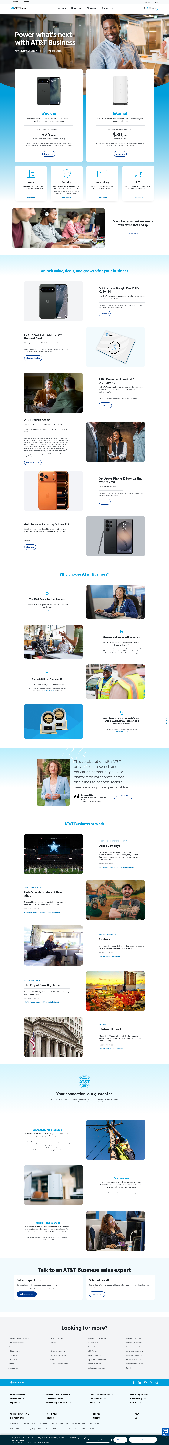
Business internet (56, 1347)
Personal (15, 2)
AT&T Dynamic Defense (107, 867)
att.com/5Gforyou (49, 690)
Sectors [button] (93, 1402)
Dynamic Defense (94, 1364)
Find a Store (52, 1418)
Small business (13, 1355)
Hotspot (11, 1364)
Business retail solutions (134, 1364)
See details (118, 307)
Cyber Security (94, 1423)
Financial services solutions (136, 1359)
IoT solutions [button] (15, 1399)
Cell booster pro (14, 1351)
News (137, 1414)
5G (136, 1418)
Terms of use (14, 1423)
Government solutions (134, 1351)
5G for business (13, 1347)
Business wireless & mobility (18, 1338)
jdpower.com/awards (121, 731)
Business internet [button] (17, 1395)
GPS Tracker (92, 1351)
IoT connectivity (104, 956)
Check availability (33, 358)
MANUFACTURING (106, 934)
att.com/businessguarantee (52, 611)
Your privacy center (29, 1423)
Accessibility (43, 1423)
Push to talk (12, 1359)
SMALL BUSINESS (31, 887)
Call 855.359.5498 (26, 1294)
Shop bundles (133, 233)
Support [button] (13, 1402)
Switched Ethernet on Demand (34, 912)
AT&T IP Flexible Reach (32, 1002)
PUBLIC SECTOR (31, 980)
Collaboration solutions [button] (100, 1395)
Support (155, 2)
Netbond (91, 1347)
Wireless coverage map (20, 1414)
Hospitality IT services (134, 1342)
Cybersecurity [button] (136, 1399)
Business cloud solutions (97, 1338)
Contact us (97, 1294)
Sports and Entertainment (112, 841)
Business (25, 2)
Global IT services (94, 1355)
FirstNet (129, 1368)
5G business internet (57, 1351)
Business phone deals (16, 1342)
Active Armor (13, 1368)
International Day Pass (58, 1355)
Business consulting (133, 1338)
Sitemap (96, 1414)
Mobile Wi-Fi (116, 956)
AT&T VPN (119, 1049)
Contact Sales (146, 2)
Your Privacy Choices (58, 1423)
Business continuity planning (136, 1355)
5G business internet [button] (54, 1399)
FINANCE (102, 1025)
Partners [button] (134, 1402)
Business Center (17, 1418)
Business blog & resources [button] (57, 1402)
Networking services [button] (139, 1395)
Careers (96, 1418)
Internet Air (54, 1342)
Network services (56, 1338)
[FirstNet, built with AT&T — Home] (20, 8)
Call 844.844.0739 (32, 462)
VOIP (52, 1359)
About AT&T (52, 1414)
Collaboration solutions (96, 1368)
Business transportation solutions (138, 1347)
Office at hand (93, 1342)
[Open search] (144, 8)
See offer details (67, 145)
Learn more (105, 405)
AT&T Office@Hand (54, 912)
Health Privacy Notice (79, 1423)
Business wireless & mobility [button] (58, 1395)
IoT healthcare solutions (59, 1364)
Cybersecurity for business (98, 1359)
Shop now (105, 314)
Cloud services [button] (96, 1399)
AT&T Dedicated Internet (125, 867)
